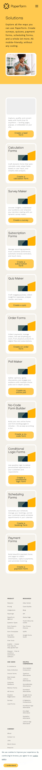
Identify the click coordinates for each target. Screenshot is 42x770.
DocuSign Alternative (26, 712)
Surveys (10, 700)
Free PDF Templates (10, 636)
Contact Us (11, 737)
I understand (11, 765)
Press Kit (10, 747)
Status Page (27, 617)
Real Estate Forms (11, 678)
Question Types (12, 622)
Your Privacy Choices (27, 627)
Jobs (9, 740)
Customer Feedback (10, 683)
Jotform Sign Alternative (27, 722)
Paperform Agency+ (10, 618)
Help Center (27, 603)
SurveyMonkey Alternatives (27, 685)
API (24, 614)
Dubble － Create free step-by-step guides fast (13, 645)
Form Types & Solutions (11, 627)
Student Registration (11, 696)
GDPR (25, 631)
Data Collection (12, 670)
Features (10, 603)
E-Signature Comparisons (27, 701)
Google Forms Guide (27, 636)
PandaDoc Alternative (26, 717)
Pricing (9, 606)
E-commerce (11, 666)
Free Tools (10, 640)
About (9, 733)
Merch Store (11, 744)
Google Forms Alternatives (27, 696)
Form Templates (12, 631)
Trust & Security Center (28, 621)
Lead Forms (11, 704)
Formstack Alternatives (27, 690)
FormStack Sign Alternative (28, 706)
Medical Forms (12, 688)
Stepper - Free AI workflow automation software (13, 653)
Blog (24, 610)
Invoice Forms (11, 673)
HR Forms (10, 691)
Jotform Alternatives (27, 679)
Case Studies (27, 606)
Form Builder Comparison (27, 669)
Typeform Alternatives (27, 674)
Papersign (10, 614)
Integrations (11, 610)
